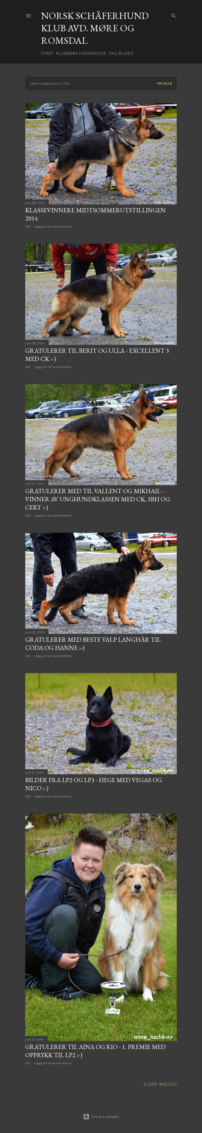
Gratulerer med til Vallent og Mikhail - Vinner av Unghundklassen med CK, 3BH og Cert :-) (97, 499)
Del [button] (27, 226)
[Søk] (173, 14)
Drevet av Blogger (105, 1117)
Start (47, 53)
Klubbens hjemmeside (81, 53)
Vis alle (164, 83)
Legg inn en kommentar (53, 226)
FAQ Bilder (121, 53)
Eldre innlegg (160, 1084)
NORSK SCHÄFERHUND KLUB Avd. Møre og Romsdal (95, 28)
